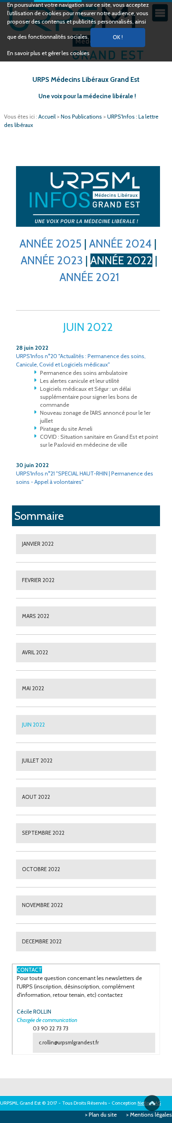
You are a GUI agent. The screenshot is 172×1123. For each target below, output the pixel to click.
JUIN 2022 (33, 724)
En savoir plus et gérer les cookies (48, 53)
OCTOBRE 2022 (41, 869)
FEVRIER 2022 (38, 580)
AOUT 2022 (36, 797)
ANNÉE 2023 (52, 260)
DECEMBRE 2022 (42, 941)
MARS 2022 (35, 616)
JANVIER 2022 (38, 544)
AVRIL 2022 (35, 652)
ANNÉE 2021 (89, 277)
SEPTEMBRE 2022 (43, 833)
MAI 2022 (33, 688)
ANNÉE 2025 (51, 243)
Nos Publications (82, 116)
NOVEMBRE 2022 (42, 905)
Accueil (47, 116)
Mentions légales (151, 1114)
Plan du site (103, 1114)
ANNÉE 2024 (120, 243)
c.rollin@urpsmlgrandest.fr (69, 1042)
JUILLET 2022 (37, 760)
